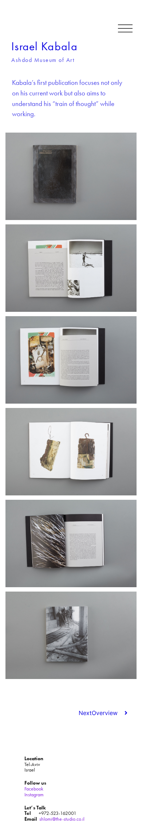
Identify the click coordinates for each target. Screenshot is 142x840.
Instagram (34, 794)
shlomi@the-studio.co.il (61, 819)
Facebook (33, 788)
